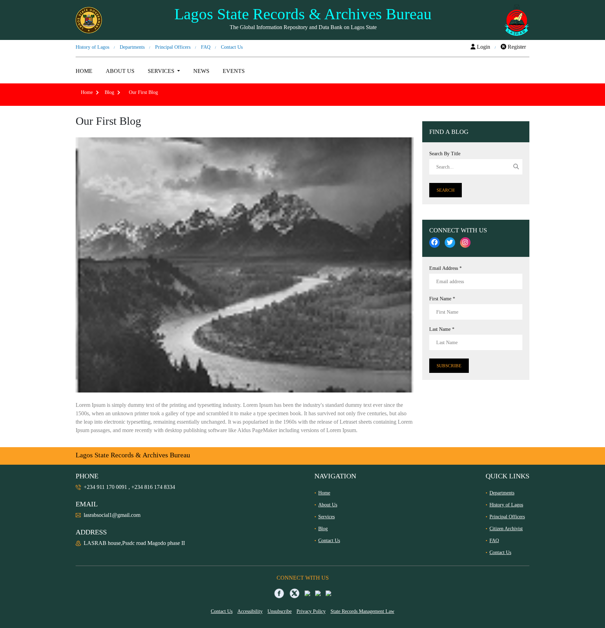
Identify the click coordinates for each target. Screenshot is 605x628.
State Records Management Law (362, 611)
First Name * (442, 298)
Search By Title (444, 153)
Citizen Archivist (506, 528)
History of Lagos (92, 47)
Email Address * (445, 268)
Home (84, 71)
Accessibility (250, 611)
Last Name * (441, 329)
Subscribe (449, 365)
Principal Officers (172, 47)
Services (326, 516)
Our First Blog (142, 92)
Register (516, 47)
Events (234, 71)
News (201, 71)
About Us (120, 71)
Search (445, 190)
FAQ (205, 47)
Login (482, 47)
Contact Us (232, 47)
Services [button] (162, 71)
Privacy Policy (311, 611)
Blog (109, 92)
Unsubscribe (279, 611)
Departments (132, 47)
